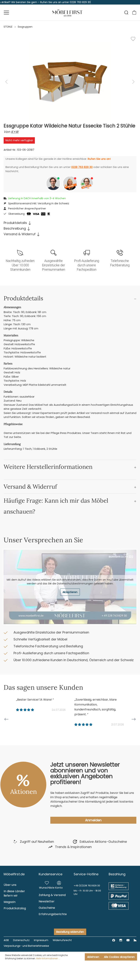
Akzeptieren (70, 592)
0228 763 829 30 (82, 167)
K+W (15, 131)
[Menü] (6, 12)
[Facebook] (113, 940)
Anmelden (93, 820)
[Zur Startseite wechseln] (67, 12)
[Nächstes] (133, 82)
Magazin (9, 902)
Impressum (41, 940)
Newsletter (47, 901)
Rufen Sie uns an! (99, 159)
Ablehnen (93, 957)
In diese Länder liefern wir (14, 893)
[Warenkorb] (134, 12)
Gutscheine (47, 908)
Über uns (10, 885)
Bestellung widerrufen (70, 932)
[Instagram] (120, 940)
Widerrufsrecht (62, 940)
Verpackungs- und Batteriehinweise (26, 946)
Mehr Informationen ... (48, 958)
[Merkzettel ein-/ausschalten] (133, 39)
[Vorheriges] (6, 82)
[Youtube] (128, 940)
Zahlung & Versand (52, 895)
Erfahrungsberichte (53, 914)
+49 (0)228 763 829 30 (87, 885)
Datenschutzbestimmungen (75, 583)
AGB (6, 940)
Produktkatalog (15, 908)
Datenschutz (21, 940)
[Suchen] (126, 12)
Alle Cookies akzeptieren (119, 957)
